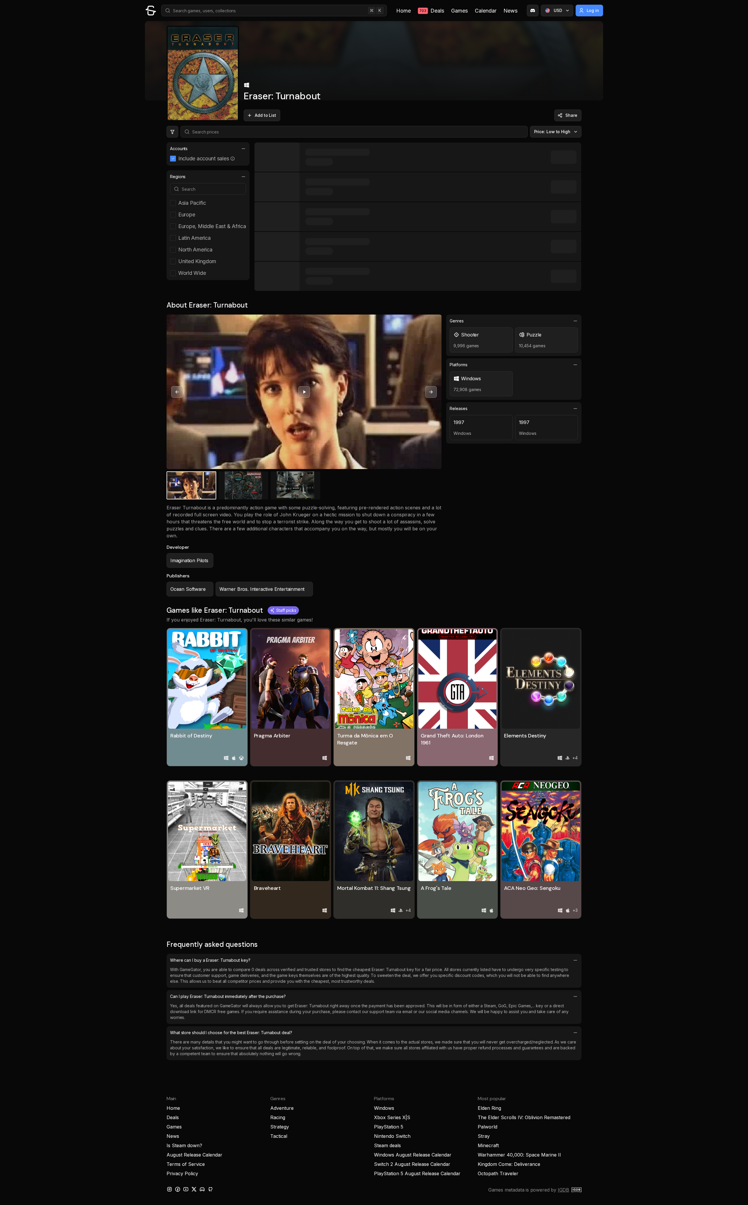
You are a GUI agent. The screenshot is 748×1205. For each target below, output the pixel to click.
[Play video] (304, 392)
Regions (178, 176)
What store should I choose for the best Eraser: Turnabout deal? (231, 1032)
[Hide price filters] (172, 132)
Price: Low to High (552, 131)
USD (558, 10)
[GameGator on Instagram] (169, 1189)
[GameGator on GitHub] (210, 1189)
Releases (458, 408)
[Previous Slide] (177, 392)
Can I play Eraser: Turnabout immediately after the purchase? (228, 996)
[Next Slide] (431, 392)
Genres (457, 320)
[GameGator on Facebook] (178, 1189)
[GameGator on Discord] (533, 10)
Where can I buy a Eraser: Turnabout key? (210, 960)
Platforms (458, 364)
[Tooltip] (232, 158)
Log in (593, 10)
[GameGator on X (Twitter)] (194, 1189)
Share (571, 115)
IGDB (563, 1190)
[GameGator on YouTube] (186, 1189)
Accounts (179, 148)
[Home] (151, 10)
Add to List (265, 115)
